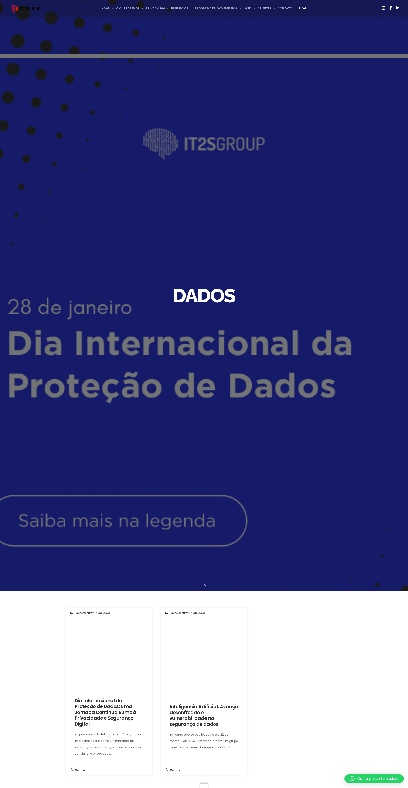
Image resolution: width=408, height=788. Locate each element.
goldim (80, 770)
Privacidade (102, 613)
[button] (374, 778)
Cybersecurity (85, 613)
